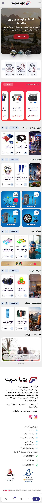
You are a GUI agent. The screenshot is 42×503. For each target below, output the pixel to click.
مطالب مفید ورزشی (21, 358)
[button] (23, 363)
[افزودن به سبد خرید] (25, 153)
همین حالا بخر (21, 36)
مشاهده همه (14, 128)
